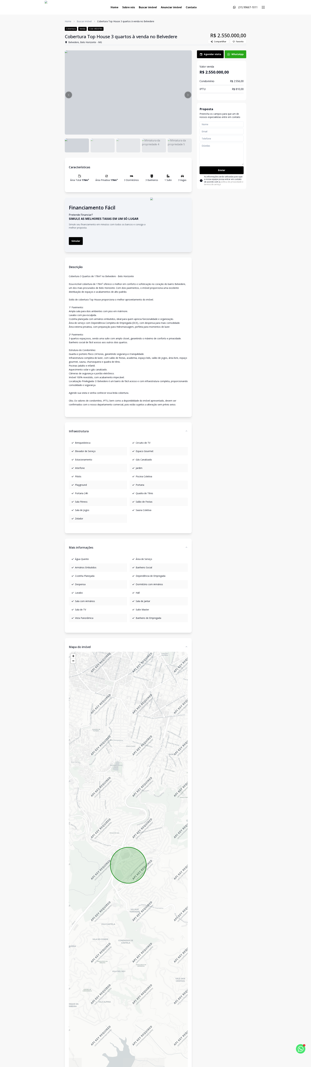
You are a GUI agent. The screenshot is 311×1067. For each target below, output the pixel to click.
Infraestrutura (79, 431)
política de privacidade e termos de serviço (223, 183)
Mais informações (81, 547)
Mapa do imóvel (80, 647)
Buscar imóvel (148, 7)
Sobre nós (128, 7)
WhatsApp (237, 54)
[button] (68, 95)
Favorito (240, 41)
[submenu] (263, 7)
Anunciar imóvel (171, 7)
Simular (75, 240)
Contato (191, 7)
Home (114, 7)
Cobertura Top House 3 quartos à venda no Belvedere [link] (125, 21)
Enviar (221, 170)
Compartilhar (220, 41)
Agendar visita (212, 54)
